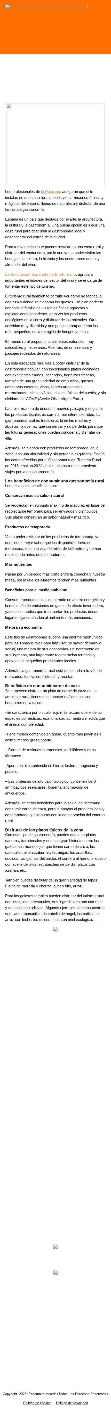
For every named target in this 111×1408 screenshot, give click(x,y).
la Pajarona (51, 192)
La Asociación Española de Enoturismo (40, 274)
